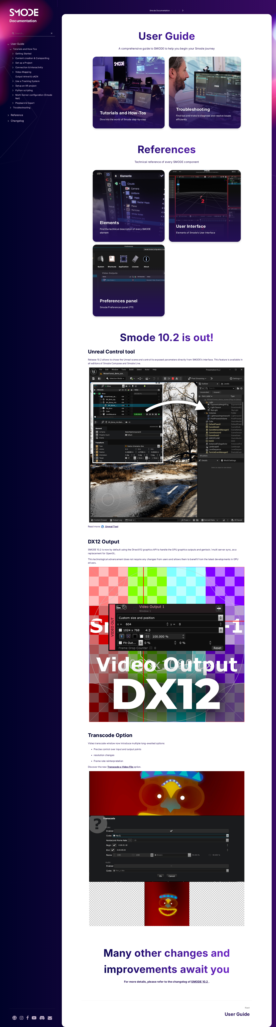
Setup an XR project (25, 85)
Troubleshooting (21, 107)
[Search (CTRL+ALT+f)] (13, 33)
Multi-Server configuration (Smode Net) (33, 97)
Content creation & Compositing (32, 58)
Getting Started (23, 53)
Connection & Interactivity (29, 67)
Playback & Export (24, 103)
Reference (17, 115)
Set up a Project (23, 62)
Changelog (17, 120)
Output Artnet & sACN (26, 76)
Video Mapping (23, 72)
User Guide (17, 43)
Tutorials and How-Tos (25, 49)
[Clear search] (51, 33)
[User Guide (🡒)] (182, 10)
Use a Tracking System (27, 81)
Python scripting (24, 90)
